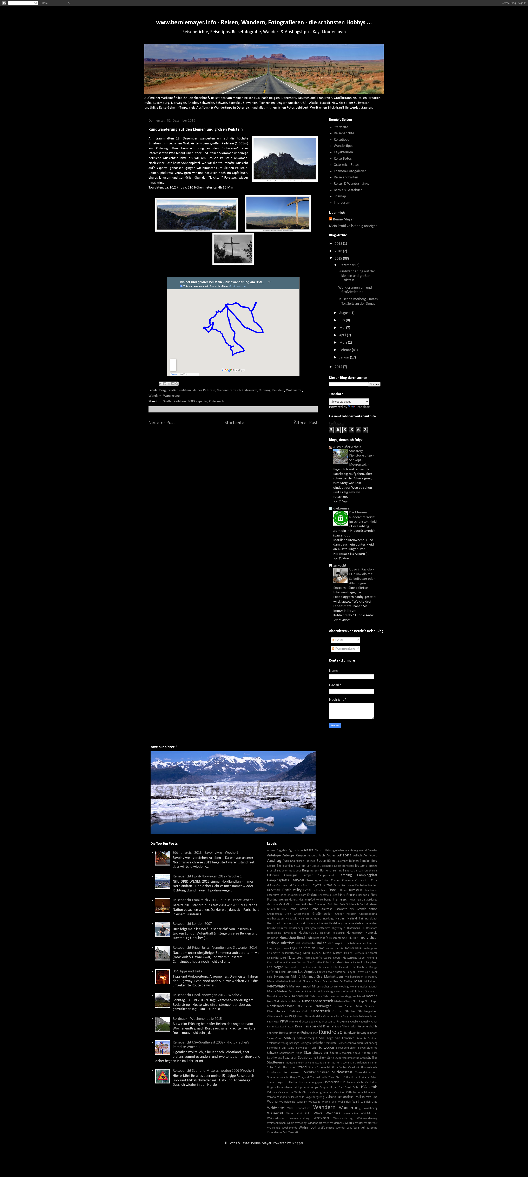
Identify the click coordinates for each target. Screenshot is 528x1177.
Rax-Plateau (287, 1026)
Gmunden (320, 904)
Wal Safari (344, 1101)
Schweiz (272, 1053)
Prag (319, 1021)
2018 (339, 244)
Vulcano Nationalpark (340, 1097)
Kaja (286, 948)
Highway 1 (338, 928)
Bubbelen (282, 870)
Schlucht (317, 1043)
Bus (347, 870)
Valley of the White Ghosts (294, 1092)
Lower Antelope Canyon (341, 972)
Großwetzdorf (275, 918)
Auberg (373, 855)
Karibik (339, 948)
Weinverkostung (299, 1118)
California (273, 875)
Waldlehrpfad (369, 1101)
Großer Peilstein (179, 390)
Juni (342, 320)
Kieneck (316, 953)
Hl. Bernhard (369, 928)
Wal (334, 1101)
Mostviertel (296, 991)
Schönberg (370, 1043)
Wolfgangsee (326, 1127)
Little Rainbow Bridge (363, 967)
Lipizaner (324, 967)
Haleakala (291, 918)
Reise (298, 1026)
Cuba (337, 885)
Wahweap (314, 1101)
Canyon (297, 880)
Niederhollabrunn (290, 1001)
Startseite (234, 422)
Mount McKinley (315, 991)
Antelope (274, 855)
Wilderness (337, 1123)
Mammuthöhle (312, 976)
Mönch (373, 986)
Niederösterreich (229, 390)
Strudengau (274, 1072)
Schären (372, 1038)
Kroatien (317, 962)
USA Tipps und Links (187, 971)
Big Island (283, 866)
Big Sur (295, 866)
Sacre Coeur (275, 1038)
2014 (339, 367)
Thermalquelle (318, 1077)
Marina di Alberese (301, 981)
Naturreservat (331, 996)
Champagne (313, 880)
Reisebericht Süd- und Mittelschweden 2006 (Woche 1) (214, 1071)
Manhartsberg (333, 976)
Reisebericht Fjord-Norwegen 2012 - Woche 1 (207, 876)
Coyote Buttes (321, 885)
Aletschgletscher (334, 850)
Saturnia (361, 1038)
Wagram (302, 1101)
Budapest (295, 870)
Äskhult (357, 855)
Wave (318, 1113)
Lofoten (272, 972)
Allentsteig (351, 850)
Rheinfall (328, 1026)
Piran (270, 1021)
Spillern (321, 1058)
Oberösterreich (277, 1011)
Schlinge (294, 1043)
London (292, 972)
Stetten (335, 1062)
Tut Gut (365, 1082)
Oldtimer (295, 1011)
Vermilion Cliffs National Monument (355, 1092)
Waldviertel (294, 390)
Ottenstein (273, 1016)
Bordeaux (348, 866)
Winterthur (370, 1123)
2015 (339, 259)
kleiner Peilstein (203, 390)
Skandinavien (316, 1053)
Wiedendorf (315, 1123)
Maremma (371, 976)
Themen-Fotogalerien (350, 171)
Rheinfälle (341, 1026)
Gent (282, 904)
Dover (344, 890)
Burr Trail (338, 870)
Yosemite (372, 1127)
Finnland (351, 895)
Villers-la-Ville (296, 1097)
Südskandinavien (316, 1072)
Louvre (321, 972)
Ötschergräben (367, 1011)
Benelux (365, 861)
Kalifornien (307, 948)
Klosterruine (350, 957)
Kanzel (330, 948)
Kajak (293, 948)
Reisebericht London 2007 (192, 924)
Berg (162, 390)
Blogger (297, 1143)
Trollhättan (291, 1082)
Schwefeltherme (367, 1047)
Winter (359, 1123)
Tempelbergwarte (277, 1077)
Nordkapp (371, 1001)
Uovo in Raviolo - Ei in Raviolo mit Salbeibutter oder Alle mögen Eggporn (354, 579)
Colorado (348, 880)
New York (273, 1001)
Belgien (354, 861)
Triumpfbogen (275, 1082)
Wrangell (359, 1127)
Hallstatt (304, 918)
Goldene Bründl (355, 904)
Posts (338, 640)
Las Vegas (275, 967)
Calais (353, 870)
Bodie (337, 866)
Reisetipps (341, 140)
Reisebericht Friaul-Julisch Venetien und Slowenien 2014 (215, 948)
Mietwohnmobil (300, 986)
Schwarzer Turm (306, 1047)
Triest (374, 1077)
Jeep (330, 943)
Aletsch (319, 850)
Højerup (325, 933)
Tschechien (332, 1082)
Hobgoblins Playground (282, 933)
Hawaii (323, 923)
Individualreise (280, 943)
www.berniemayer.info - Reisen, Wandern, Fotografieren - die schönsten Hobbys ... (264, 23)
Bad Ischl (310, 861)
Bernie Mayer (343, 219)
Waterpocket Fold (298, 1113)
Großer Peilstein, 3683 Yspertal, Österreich (193, 401)
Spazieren (290, 1058)
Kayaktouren (343, 152)
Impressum (342, 203)
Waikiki (326, 1101)
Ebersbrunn (370, 890)
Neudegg (346, 996)
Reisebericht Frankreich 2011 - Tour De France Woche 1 (214, 900)
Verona (271, 1097)
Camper (308, 875)
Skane (334, 1053)
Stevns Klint (348, 1062)
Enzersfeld (324, 895)
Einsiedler (292, 895)
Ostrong (265, 390)
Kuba (326, 962)
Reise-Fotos (343, 159)
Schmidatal (330, 1043)
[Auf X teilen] (169, 384)
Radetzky (364, 1021)
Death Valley (292, 890)
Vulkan (360, 1097)
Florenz (293, 899)
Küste (348, 962)
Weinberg (333, 1113)
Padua (284, 1016)
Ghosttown (293, 904)
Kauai (358, 948)
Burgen (314, 870)
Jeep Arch (340, 943)
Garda (361, 899)
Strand (302, 1067)
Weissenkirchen (276, 1123)
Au (365, 855)
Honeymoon (355, 933)
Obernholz (371, 1006)
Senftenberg (287, 1053)
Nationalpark (300, 996)
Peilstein (278, 390)
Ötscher (350, 1011)
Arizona (344, 855)
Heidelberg (336, 923)
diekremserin (343, 509)
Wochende (273, 1127)
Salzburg (289, 1038)
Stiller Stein (274, 1067)
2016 (339, 251)
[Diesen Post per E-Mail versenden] (161, 384)
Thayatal (303, 1077)
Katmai (349, 948)
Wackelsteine (287, 1101)
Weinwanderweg (367, 1118)
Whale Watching (296, 1123)
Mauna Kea (330, 981)
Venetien (328, 1092)
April (343, 335)
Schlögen (305, 1043)
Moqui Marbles (277, 991)
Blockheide (326, 866)
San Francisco (345, 1038)
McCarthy (346, 981)
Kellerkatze (273, 953)
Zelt (285, 1132)
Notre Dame (343, 1006)
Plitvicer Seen (307, 1021)
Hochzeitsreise (308, 933)
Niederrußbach (343, 1001)
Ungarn (271, 1087)
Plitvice (293, 1021)
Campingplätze (278, 880)
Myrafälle (364, 991)
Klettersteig (295, 957)
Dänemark (273, 890)
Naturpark (316, 996)
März (343, 343)
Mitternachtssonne (325, 986)
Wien (326, 1123)
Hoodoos (272, 938)
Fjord (373, 895)
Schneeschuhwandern (351, 1043)
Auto (286, 861)
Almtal (363, 850)
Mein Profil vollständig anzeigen (353, 226)
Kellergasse (370, 948)
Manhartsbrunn (354, 976)
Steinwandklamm (320, 1062)
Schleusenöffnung (278, 1043)
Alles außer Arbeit (347, 447)
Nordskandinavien (281, 1006)
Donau (333, 890)
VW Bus (371, 1097)
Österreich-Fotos (346, 165)
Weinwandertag (343, 1118)
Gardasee (371, 899)
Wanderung (171, 396)
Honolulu (371, 933)
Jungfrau (372, 943)
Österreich (249, 390)
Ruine (305, 1033)
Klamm (337, 953)
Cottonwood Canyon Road (292, 885)
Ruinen (314, 1033)
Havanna (313, 923)
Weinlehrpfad (369, 1113)
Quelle (354, 1021)
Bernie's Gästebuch (348, 190)
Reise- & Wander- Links (351, 184)
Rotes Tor (295, 1033)
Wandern (154, 396)
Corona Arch (362, 880)
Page (292, 1016)
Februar (345, 350)
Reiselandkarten (346, 177)
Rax (277, 1026)
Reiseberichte (344, 133)
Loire (282, 972)
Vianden (282, 1097)
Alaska (309, 850)
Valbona (272, 1092)
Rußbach (372, 1033)
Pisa (276, 1021)
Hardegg (328, 918)
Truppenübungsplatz (311, 1082)
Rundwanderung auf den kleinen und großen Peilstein (357, 275)
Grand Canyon (298, 909)
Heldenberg (296, 928)
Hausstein (300, 923)
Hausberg (287, 923)
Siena (299, 1053)
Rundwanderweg (355, 1033)
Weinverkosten (276, 1118)
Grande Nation (367, 909)
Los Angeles (307, 972)
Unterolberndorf (287, 1087)
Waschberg (370, 1108)
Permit (373, 1016)
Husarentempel (338, 938)
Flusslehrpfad (307, 899)
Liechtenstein (309, 967)
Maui (318, 981)
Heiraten (282, 928)
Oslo (305, 1011)
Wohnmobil (307, 1128)
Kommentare (344, 649)
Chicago (336, 880)
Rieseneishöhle (367, 1026)
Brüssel (271, 870)
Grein (288, 914)
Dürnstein (355, 890)
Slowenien (345, 1053)
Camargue (290, 875)
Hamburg (316, 918)
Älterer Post (306, 422)
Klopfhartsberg (322, 957)
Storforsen (289, 1067)
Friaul (353, 899)
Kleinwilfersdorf (276, 957)
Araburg (312, 855)
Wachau (272, 1101)
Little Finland (339, 967)
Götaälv (281, 909)
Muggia (330, 991)
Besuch (271, 866)
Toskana (363, 1077)
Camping (345, 875)
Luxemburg (281, 976)
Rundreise (331, 1032)
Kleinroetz (371, 953)
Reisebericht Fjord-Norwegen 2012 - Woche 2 (207, 995)
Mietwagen (277, 986)
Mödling (344, 986)
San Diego (326, 1038)
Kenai (306, 953)
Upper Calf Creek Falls (344, 1087)
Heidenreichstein (354, 923)
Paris (355, 1016)
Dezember (347, 265)
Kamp (320, 948)
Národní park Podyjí (279, 996)
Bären (331, 861)
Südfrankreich (293, 1072)
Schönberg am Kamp (280, 1047)
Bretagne (361, 866)
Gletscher (307, 904)
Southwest (274, 1058)
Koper (362, 957)
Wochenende (289, 1127)
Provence (343, 1021)
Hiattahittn (323, 928)
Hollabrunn (338, 933)
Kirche (327, 953)
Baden (321, 861)
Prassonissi (329, 1021)
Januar (344, 358)
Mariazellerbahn (277, 981)
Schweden (326, 1048)
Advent (271, 850)
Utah (373, 1087)
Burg (305, 871)
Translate (363, 407)
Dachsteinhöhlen (366, 885)
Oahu (358, 1006)
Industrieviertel (306, 943)
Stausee (290, 1062)
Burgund (325, 870)
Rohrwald (272, 1033)
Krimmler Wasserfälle (299, 962)
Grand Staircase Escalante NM (333, 909)
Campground (326, 875)
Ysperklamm (274, 1132)
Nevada (371, 996)
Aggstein (282, 850)
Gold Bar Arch (336, 904)
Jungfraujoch (274, 948)
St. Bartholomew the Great (351, 1058)
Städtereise (275, 1063)
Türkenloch (353, 1082)
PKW (284, 1021)
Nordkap (358, 1001)
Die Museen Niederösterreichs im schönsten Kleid (363, 517)
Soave (357, 1053)
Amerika (372, 850)
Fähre (341, 895)
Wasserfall (275, 1113)
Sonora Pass (369, 1053)
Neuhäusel (358, 996)
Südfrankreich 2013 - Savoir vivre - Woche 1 (205, 853)
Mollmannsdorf (359, 986)
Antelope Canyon (294, 855)
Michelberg (370, 981)
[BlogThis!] (165, 384)
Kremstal (372, 957)
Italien (321, 943)
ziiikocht (339, 566)
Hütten (353, 938)
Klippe (308, 957)
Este (334, 895)
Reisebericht (312, 1026)
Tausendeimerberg (366, 1072)
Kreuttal (272, 962)
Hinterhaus (353, 928)
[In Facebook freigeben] (173, 384)
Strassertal (323, 1067)
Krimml (281, 962)
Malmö (295, 976)
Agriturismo (296, 850)
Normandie (305, 1006)
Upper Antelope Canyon (313, 1087)
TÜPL (343, 1082)
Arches (331, 855)
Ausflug (274, 860)
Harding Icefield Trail (349, 918)
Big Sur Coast (310, 866)
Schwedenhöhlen (346, 1047)
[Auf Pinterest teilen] (176, 384)
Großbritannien (322, 914)
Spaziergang (307, 1058)
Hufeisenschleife (317, 938)
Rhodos (352, 1026)
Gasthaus (272, 904)
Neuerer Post (161, 422)
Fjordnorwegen (277, 899)
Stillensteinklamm (367, 1062)
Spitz (330, 1058)
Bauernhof (342, 861)
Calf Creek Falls (367, 870)
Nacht (373, 991)
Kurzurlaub (337, 962)
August (344, 313)
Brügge (373, 866)
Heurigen (310, 928)
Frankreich (341, 900)
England (312, 895)
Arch (322, 855)
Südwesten (342, 1072)
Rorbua (284, 1033)
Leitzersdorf (292, 967)
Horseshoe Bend (292, 938)
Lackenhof (359, 962)
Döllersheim (320, 890)
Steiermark (302, 1062)
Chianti (326, 880)
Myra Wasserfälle (346, 991)
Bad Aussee (297, 861)
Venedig (317, 1092)
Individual (368, 938)
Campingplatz (367, 875)
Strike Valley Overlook (345, 1067)
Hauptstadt (274, 923)
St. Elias (372, 1058)
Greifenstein (274, 914)
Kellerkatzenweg (291, 953)
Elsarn (302, 895)
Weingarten (351, 1113)
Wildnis (349, 1123)
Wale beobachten (298, 1108)
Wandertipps (343, 146)
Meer (358, 981)
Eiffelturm (273, 895)
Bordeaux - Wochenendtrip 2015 (197, 1019)
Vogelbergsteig (314, 1097)
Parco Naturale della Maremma (316, 1016)
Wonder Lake (344, 1127)
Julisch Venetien (356, 943)
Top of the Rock (346, 1077)
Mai (342, 328)
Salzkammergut (307, 1038)
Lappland (371, 962)
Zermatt (293, 1132)
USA (363, 1087)
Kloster (337, 957)
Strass (312, 1067)
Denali (307, 890)
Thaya (293, 1077)
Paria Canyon (344, 1016)
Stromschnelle (369, 1067)
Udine (373, 1082)
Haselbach (371, 918)
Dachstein (347, 885)
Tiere (332, 1077)
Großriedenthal (368, 914)
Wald (355, 1101)
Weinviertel (321, 1118)
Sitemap (340, 196)
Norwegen (323, 1006)
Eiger (283, 895)
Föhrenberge (323, 899)
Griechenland (302, 914)
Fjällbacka (364, 895)
